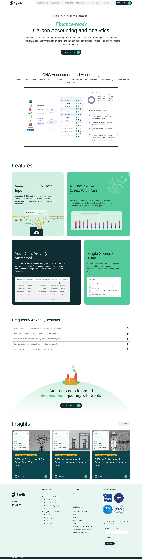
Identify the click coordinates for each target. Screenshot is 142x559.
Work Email (111, 529)
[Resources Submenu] (86, 3)
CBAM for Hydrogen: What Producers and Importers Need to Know (70, 462)
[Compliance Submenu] (100, 3)
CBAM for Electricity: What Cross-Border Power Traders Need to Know (31, 462)
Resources (80, 3)
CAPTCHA (108, 537)
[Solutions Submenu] (61, 3)
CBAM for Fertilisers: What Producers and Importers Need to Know (110, 462)
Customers (68, 3)
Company (107, 3)
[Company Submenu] (112, 3)
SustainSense (43, 3)
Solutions (55, 3)
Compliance (94, 3)
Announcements (22, 455)
